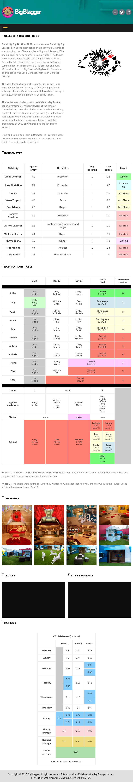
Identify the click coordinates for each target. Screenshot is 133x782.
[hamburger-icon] (5, 28)
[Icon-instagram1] (128, 12)
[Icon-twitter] (122, 12)
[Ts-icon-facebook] (115, 12)
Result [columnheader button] (123, 168)
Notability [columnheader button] (63, 168)
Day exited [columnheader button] (108, 168)
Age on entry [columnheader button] (33, 168)
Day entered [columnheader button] (92, 168)
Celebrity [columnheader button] (13, 168)
